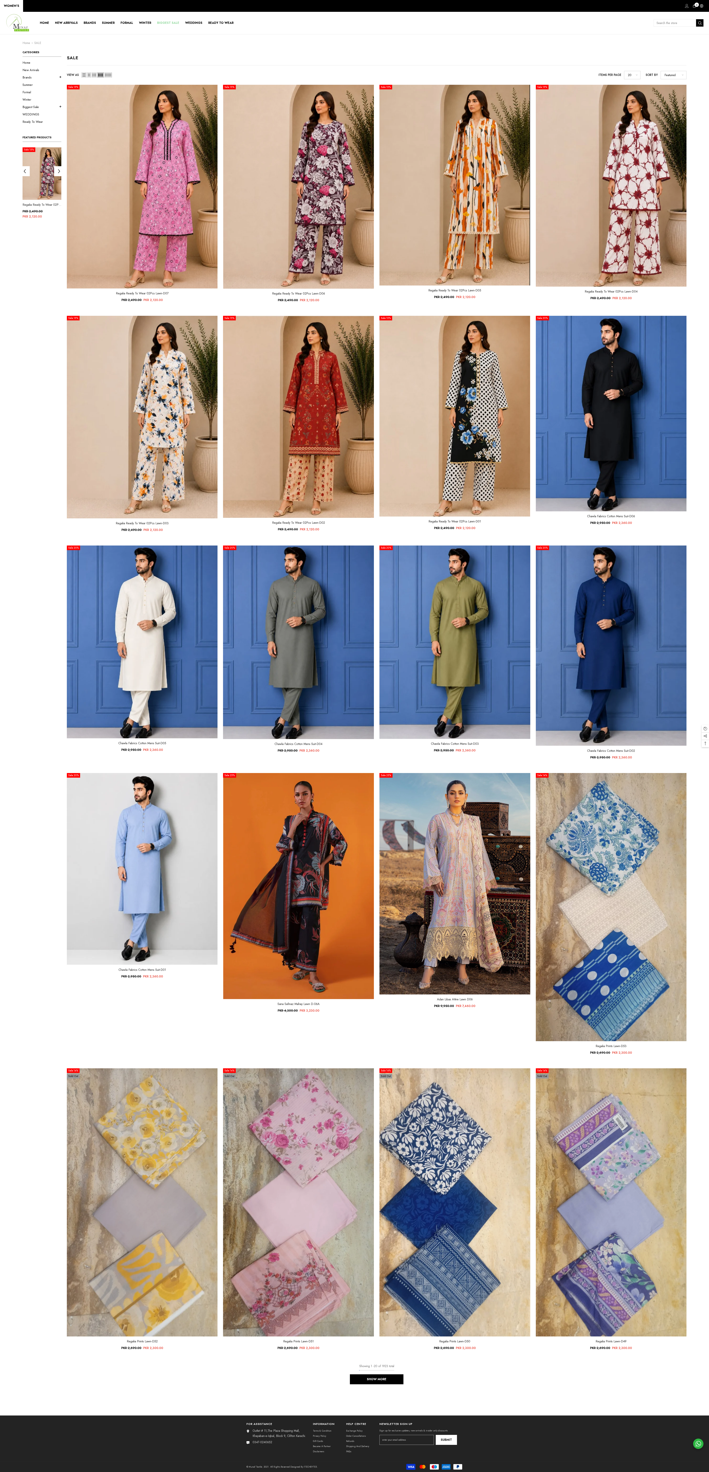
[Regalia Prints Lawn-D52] (142, 1202)
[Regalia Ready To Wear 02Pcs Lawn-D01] (454, 416)
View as (73, 75)
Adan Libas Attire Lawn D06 (455, 999)
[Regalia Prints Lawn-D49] (611, 1202)
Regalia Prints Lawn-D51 (298, 1341)
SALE (37, 43)
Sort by (652, 75)
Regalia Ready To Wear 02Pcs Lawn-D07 (142, 293)
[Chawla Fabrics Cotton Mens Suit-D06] (611, 413)
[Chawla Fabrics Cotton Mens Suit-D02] (611, 646)
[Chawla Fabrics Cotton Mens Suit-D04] (298, 642)
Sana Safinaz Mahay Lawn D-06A (299, 1004)
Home (26, 43)
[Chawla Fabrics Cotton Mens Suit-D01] (142, 869)
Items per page (610, 75)
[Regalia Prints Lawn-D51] (298, 1202)
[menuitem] (42, 62)
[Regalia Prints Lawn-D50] (454, 1202)
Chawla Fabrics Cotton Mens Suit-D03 (455, 744)
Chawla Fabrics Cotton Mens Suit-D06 (611, 516)
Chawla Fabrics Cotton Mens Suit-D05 (142, 743)
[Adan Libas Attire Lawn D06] (454, 884)
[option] (42, 184)
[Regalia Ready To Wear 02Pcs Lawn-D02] (298, 417)
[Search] (678, 23)
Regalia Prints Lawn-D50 (454, 1341)
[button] (42, 77)
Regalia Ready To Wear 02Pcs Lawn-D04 (611, 291)
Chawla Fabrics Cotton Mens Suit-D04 (298, 744)
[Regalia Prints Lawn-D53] (611, 907)
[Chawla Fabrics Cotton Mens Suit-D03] (454, 642)
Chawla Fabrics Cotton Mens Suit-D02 (611, 751)
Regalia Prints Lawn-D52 (142, 1341)
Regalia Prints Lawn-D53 (611, 1046)
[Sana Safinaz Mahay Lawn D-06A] (298, 886)
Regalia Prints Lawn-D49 (611, 1341)
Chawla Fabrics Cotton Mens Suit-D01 (142, 970)
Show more (376, 1379)
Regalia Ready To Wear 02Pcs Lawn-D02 (298, 523)
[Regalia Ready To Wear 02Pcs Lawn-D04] (611, 186)
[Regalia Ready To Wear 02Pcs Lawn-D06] (42, 173)
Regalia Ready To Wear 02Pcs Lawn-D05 (454, 290)
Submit (446, 1440)
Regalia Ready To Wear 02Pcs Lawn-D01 (455, 521)
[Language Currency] (701, 6)
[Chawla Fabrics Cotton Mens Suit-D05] (142, 642)
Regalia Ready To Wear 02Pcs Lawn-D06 (42, 205)
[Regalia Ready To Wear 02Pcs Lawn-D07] (142, 186)
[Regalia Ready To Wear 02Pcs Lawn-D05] (454, 185)
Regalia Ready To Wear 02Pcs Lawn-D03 (142, 523)
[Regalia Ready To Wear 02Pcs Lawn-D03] (142, 417)
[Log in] (687, 6)
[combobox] (675, 23)
